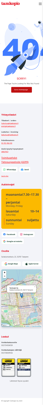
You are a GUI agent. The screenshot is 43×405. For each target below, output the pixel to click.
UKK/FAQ (4, 151)
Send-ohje (4, 176)
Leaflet (27, 326)
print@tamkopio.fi (8, 126)
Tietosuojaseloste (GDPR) (15, 162)
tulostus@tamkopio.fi (9, 123)
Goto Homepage (21, 89)
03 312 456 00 (6, 143)
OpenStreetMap (36, 326)
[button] (21, 295)
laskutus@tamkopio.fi (9, 135)
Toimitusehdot (9, 157)
